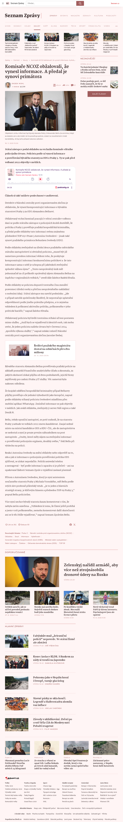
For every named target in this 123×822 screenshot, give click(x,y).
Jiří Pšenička (52, 646)
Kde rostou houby (63, 808)
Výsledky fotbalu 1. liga (51, 789)
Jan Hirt (27, 792)
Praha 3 (25, 533)
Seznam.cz (115, 3)
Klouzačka (67, 814)
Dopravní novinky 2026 (108, 792)
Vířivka (104, 814)
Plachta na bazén (38, 814)
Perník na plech (67, 801)
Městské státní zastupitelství (56, 540)
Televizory (87, 819)
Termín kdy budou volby (13, 795)
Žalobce (22, 543)
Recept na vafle (67, 798)
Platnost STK (104, 801)
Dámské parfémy (56, 819)
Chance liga (47, 786)
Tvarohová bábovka (69, 795)
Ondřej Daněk (52, 684)
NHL (44, 801)
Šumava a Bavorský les (89, 792)
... (116, 25)
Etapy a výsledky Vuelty (32, 789)
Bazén (29, 814)
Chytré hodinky (97, 819)
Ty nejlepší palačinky (69, 786)
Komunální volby (11, 801)
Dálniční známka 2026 (108, 789)
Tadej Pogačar (29, 795)
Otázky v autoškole (107, 798)
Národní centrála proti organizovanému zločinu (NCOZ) (51, 533)
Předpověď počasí (49, 808)
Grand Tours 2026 (30, 801)
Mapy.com (37, 808)
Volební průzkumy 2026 (13, 789)
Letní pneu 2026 (106, 786)
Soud (17, 536)
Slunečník (59, 814)
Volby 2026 (9, 786)
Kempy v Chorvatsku (88, 786)
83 (75, 85)
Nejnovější (87, 59)
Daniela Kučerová (55, 663)
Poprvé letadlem (87, 789)
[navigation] (3, 3)
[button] (12, 37)
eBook (58, 85)
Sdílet (67, 85)
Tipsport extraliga (49, 792)
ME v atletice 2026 (49, 795)
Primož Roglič (29, 798)
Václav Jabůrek (53, 708)
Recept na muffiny (69, 789)
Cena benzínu (76, 808)
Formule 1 (46, 798)
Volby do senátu (10, 798)
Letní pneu (68, 819)
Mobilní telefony (29, 819)
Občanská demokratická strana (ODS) (42, 543)
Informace (25, 536)
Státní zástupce (11, 543)
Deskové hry (77, 819)
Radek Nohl (18, 83)
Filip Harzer (51, 729)
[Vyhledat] (80, 3)
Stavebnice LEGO (43, 819)
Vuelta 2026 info (30, 786)
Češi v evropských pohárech (92, 808)
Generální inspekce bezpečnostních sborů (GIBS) (24, 540)
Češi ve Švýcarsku (87, 795)
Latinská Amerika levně (89, 798)
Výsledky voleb (10, 792)
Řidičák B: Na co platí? (108, 795)
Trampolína (50, 814)
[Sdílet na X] (74, 524)
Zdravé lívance (67, 792)
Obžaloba (8, 536)
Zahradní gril (95, 814)
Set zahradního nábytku (81, 814)
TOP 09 (62, 543)
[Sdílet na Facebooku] (70, 524)
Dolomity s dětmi (87, 801)
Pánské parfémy (110, 819)
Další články (99, 94)
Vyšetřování (35, 536)
